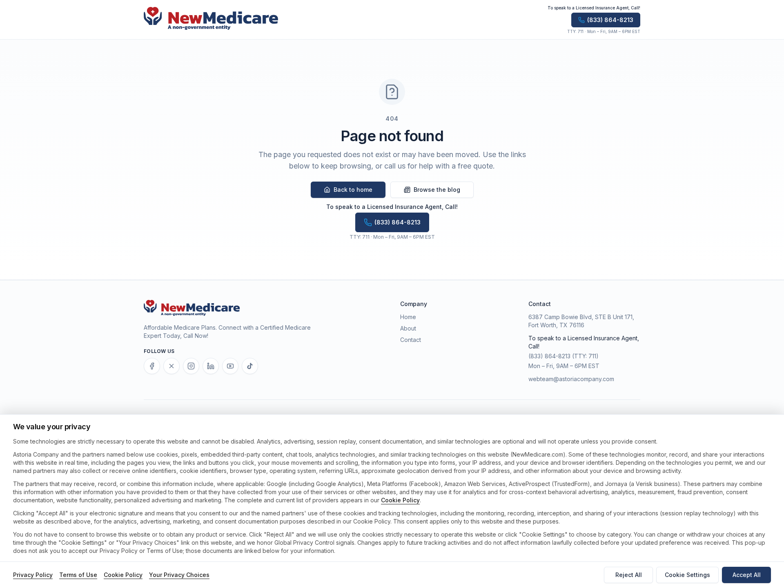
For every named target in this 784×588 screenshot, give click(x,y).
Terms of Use (78, 574)
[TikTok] (250, 366)
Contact (410, 339)
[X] (171, 366)
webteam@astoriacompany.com (571, 378)
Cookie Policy (400, 500)
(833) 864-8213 (549, 356)
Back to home (353, 189)
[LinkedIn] (211, 366)
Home (408, 316)
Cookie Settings (687, 574)
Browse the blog (437, 189)
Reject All (628, 574)
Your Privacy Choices (179, 574)
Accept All (747, 574)
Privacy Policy (33, 574)
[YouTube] (230, 366)
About (408, 328)
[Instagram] (191, 366)
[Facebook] (152, 366)
